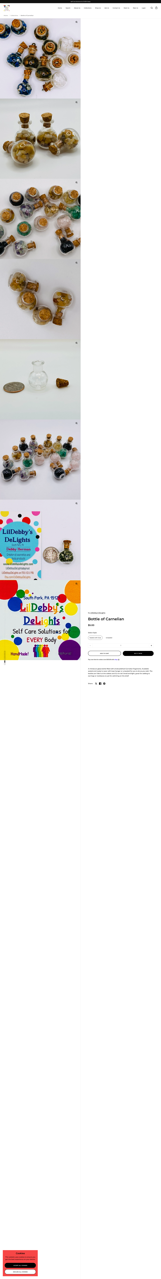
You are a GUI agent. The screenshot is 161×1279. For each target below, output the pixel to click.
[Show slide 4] (4, 657)
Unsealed (109, 638)
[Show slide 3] (4, 656)
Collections (14, 15)
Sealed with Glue (95, 638)
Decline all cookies (20, 1272)
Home (6, 15)
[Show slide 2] (4, 654)
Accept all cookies (20, 1265)
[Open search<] (152, 8)
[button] (151, 645)
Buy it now (138, 653)
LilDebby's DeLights (97, 613)
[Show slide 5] (4, 659)
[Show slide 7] (4, 651)
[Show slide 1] (4, 653)
